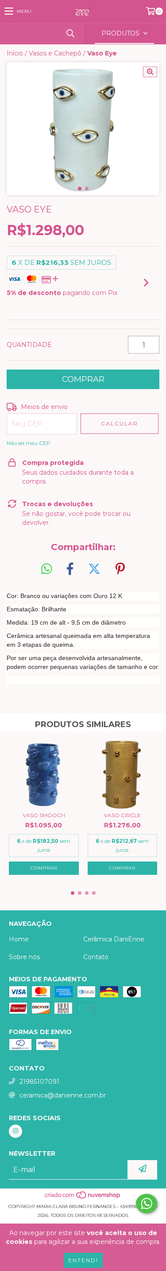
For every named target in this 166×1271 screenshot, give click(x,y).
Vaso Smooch (44, 815)
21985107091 (39, 1082)
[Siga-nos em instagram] (15, 1131)
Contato (95, 957)
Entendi (83, 1260)
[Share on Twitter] (94, 569)
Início (15, 53)
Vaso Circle (122, 815)
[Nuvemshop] (83, 1197)
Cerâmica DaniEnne (113, 939)
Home (19, 939)
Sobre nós (24, 957)
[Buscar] (70, 33)
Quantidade (29, 345)
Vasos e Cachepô (55, 53)
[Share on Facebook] (70, 569)
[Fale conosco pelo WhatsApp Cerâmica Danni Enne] (146, 1203)
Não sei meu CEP (28, 443)
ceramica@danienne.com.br (62, 1095)
